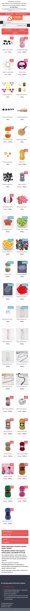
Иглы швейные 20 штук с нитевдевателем (8, 229)
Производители (7, 531)
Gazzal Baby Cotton (8, 206)
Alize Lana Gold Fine (22, 431)
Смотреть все (7, 534)
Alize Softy (22, 162)
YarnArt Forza (7, 274)
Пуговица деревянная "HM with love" (8, 162)
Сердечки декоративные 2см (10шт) (22, 296)
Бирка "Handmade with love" (22, 139)
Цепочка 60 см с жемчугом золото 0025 (22, 364)
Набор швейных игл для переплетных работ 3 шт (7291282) (22, 341)
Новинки (21, 30)
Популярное (8, 30)
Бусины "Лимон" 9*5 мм (8, 251)
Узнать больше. (16, 10)
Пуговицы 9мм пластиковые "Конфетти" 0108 (8, 94)
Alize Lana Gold (22, 184)
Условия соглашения (6, 605)
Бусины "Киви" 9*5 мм (22, 229)
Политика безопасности (7, 603)
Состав (5, 539)
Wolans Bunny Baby (8, 139)
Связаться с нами (5, 606)
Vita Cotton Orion (8, 498)
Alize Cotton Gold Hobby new (22, 409)
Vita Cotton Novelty (22, 476)
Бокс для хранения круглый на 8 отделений (22, 274)
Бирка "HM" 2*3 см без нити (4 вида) (22, 94)
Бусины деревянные (22, 117)
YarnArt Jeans (22, 72)
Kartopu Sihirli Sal (8, 476)
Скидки (15, 33)
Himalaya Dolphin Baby (22, 49)
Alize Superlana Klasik (22, 453)
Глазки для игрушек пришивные (8, 184)
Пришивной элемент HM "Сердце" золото (8, 319)
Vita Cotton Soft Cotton (8, 521)
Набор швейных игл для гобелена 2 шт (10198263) (8, 364)
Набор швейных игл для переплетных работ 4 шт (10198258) (8, 341)
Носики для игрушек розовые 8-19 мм (22, 206)
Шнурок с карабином (8, 72)
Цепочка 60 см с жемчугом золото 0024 (8, 386)
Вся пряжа (6, 542)
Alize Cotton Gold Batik (7, 409)
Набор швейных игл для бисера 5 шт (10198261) (22, 319)
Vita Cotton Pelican (22, 498)
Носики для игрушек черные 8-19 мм (8, 117)
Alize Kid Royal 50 (8, 431)
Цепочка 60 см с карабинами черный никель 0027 (22, 386)
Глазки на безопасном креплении (8, 49)
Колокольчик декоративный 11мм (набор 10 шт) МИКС (22, 251)
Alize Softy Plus (8, 453)
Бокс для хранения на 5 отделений (8, 296)
